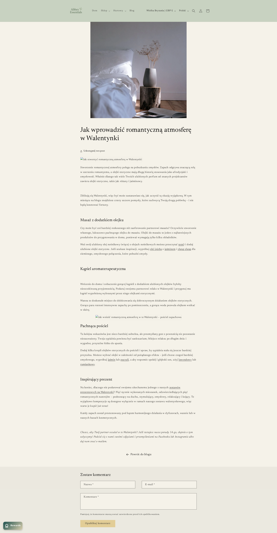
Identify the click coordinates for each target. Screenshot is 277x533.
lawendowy (185, 360)
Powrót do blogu (140, 454)
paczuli (125, 360)
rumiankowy (87, 364)
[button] (105, 10)
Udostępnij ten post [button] (94, 151)
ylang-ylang (184, 249)
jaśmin (111, 360)
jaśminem (170, 249)
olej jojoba (156, 249)
